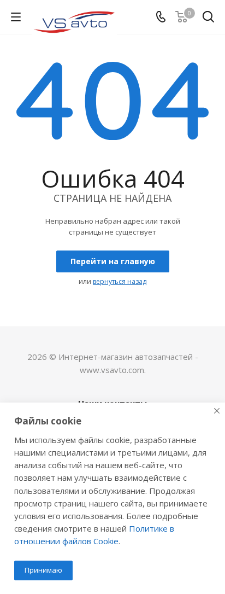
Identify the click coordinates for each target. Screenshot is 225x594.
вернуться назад (119, 281)
